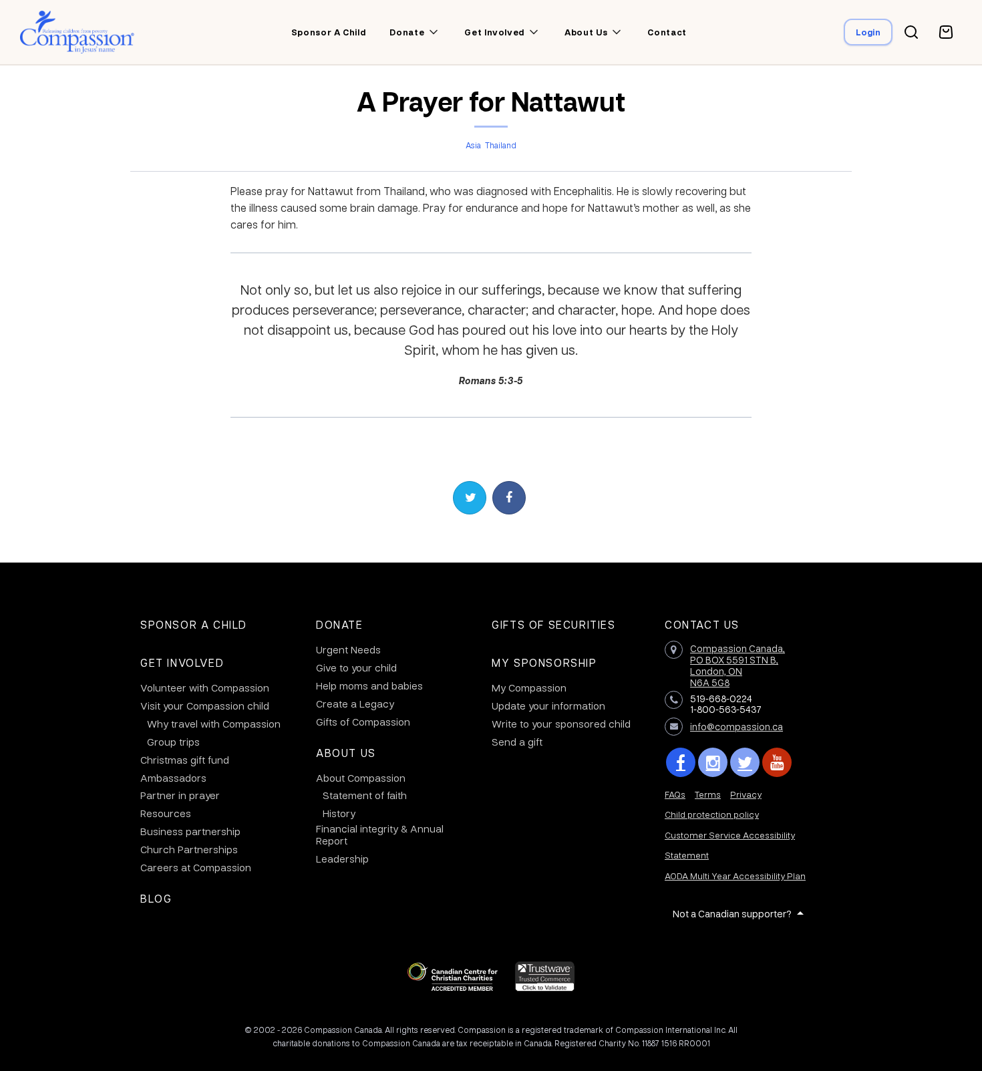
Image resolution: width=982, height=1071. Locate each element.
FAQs (675, 794)
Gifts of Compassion (363, 722)
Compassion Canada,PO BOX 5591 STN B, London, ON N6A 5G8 (737, 664)
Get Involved (182, 662)
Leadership (342, 859)
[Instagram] (712, 762)
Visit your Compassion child (204, 706)
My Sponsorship (544, 662)
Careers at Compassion (195, 867)
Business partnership (190, 831)
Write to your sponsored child (561, 724)
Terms (708, 794)
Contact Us (702, 624)
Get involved (494, 32)
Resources (165, 813)
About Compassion (360, 778)
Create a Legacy (355, 704)
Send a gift (517, 742)
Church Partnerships (189, 849)
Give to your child (356, 667)
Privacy (746, 794)
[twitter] (745, 762)
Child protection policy (712, 814)
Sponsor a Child (193, 624)
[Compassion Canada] (77, 32)
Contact (667, 32)
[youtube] (777, 762)
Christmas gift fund (184, 760)
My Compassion (529, 687)
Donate (339, 624)
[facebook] (680, 762)
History (339, 813)
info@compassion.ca (736, 726)
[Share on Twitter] (469, 497)
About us (585, 32)
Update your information (548, 706)
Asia (473, 145)
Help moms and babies (369, 685)
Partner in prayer (180, 795)
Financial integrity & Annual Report (380, 834)
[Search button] (911, 32)
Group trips (173, 742)
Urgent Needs (348, 649)
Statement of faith (365, 795)
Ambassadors (173, 778)
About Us (346, 753)
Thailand (500, 145)
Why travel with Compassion (214, 724)
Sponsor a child (328, 32)
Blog (156, 898)
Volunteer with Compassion (204, 687)
